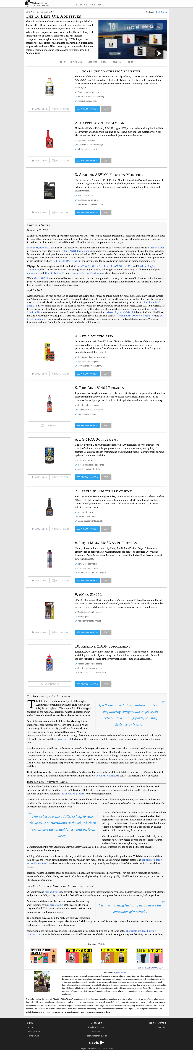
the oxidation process (72, 793)
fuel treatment (158, 247)
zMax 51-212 (41, 278)
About (30, 1027)
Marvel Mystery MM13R (41, 247)
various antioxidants (105, 775)
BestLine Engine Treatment (86, 273)
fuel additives (52, 891)
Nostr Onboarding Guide (96, 1035)
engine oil (32, 273)
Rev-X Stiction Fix (121, 266)
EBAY (106, 109)
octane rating (55, 904)
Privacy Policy (34, 1031)
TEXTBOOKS (81, 4)
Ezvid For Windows (96, 1027)
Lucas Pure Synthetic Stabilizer (92, 266)
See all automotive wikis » (150, 967)
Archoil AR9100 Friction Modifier (136, 315)
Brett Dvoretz (121, 973)
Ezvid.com (96, 1031)
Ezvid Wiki (30, 12)
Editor (104, 61)
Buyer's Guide (77, 61)
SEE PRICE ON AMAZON (87, 109)
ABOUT (101, 4)
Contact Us (160, 1027)
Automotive (49, 12)
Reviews (39, 12)
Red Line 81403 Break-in (67, 260)
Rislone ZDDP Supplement (76, 250)
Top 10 (62, 61)
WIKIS (92, 4)
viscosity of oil (63, 739)
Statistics (92, 61)
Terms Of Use (33, 1035)
